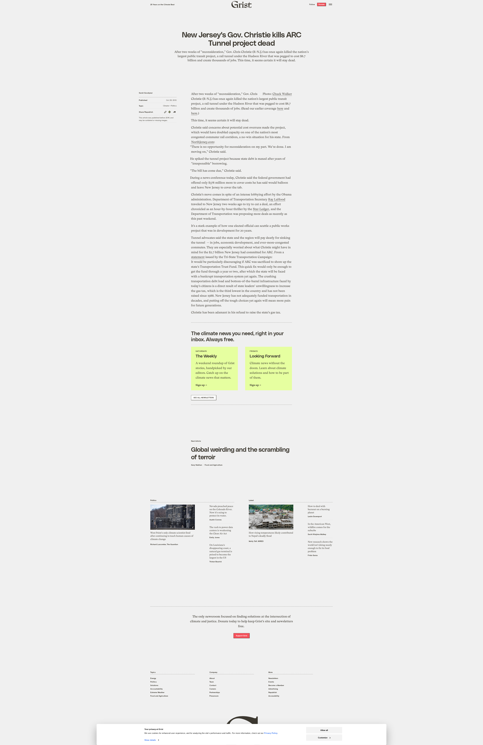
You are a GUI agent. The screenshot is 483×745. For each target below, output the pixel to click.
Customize (322, 737)
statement (198, 257)
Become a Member (276, 685)
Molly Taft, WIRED (256, 541)
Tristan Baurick (215, 561)
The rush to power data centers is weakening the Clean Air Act (221, 530)
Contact (212, 685)
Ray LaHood (276, 199)
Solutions (154, 685)
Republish (272, 692)
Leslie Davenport (315, 516)
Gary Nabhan (196, 465)
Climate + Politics (170, 106)
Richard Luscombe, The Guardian (164, 544)
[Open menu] (330, 4)
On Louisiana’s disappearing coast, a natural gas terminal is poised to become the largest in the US (220, 551)
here (280, 108)
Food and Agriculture (213, 465)
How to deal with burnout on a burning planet (319, 509)
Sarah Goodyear (146, 93)
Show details (150, 740)
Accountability (156, 689)
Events (271, 682)
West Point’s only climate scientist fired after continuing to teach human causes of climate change (171, 535)
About (212, 678)
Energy (153, 678)
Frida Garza (313, 555)
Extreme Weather (157, 692)
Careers (212, 689)
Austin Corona (215, 520)
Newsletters (273, 678)
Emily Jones (214, 537)
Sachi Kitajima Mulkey (317, 534)
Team (211, 682)
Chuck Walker (282, 94)
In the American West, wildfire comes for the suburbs (319, 527)
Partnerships (214, 692)
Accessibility (273, 696)
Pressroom (213, 696)
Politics (153, 682)
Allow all (324, 730)
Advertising (273, 689)
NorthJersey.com (202, 142)
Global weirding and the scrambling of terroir (240, 453)
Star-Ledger (261, 209)
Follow (312, 4)
